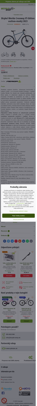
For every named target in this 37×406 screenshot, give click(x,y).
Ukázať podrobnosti (18, 219)
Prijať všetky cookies (18, 215)
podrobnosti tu (20, 203)
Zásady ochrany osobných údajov (18, 211)
